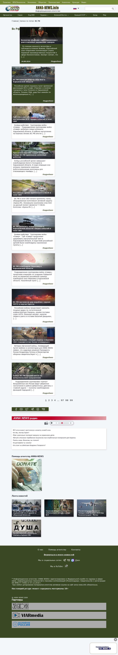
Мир (104, 15)
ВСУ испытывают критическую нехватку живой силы (32, 430)
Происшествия (54, 2)
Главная (15, 21)
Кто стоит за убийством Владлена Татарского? (29, 445)
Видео (83, 2)
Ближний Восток (60, 15)
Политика (6, 2)
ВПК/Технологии (19, 2)
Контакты (75, 549)
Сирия (20, 15)
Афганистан (7, 15)
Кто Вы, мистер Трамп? (21, 432)
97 (62, 400)
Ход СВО (31, 15)
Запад (95, 15)
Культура (75, 2)
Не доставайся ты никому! (22, 443)
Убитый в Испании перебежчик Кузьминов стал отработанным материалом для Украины (44, 437)
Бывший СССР (80, 15)
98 (66, 400)
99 (71, 400)
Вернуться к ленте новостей (59, 555)
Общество (42, 2)
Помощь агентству (57, 549)
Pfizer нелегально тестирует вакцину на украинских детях (33, 435)
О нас (40, 549)
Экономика (32, 2)
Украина (43, 15)
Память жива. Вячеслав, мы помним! (26, 440)
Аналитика (66, 2)
